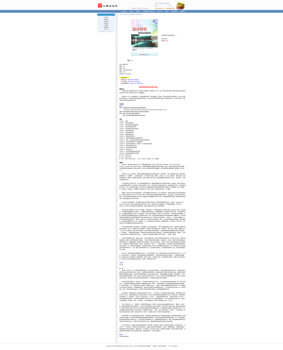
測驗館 (138, 11)
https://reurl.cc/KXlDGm (134, 81)
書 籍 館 (106, 19)
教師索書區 (174, 11)
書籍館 (131, 11)
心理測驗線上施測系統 (148, 11)
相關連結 (182, 11)
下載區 (166, 11)
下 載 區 (106, 25)
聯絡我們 (167, 3)
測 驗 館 (106, 21)
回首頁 (156, 3)
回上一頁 (106, 29)
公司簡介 (124, 11)
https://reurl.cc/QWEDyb (136, 83)
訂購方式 (159, 11)
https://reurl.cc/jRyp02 (133, 79)
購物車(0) (161, 3)
